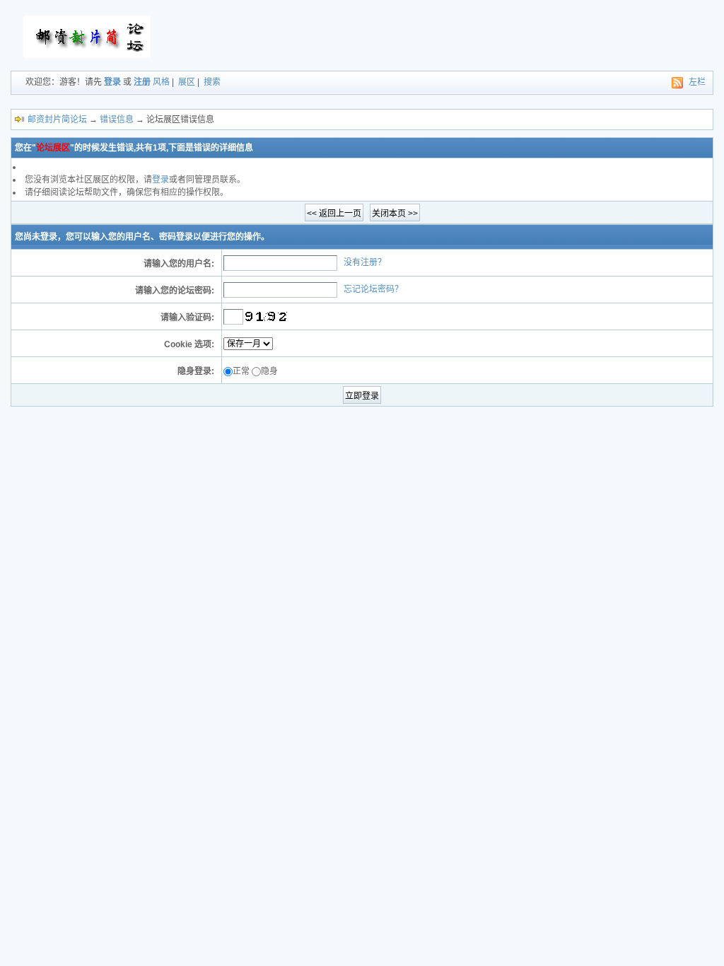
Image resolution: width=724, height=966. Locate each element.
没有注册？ (365, 262)
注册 (142, 82)
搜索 (212, 82)
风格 (161, 82)
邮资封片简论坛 (57, 119)
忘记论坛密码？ (373, 289)
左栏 (697, 82)
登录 (112, 82)
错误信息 (117, 119)
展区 (186, 82)
